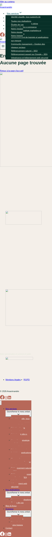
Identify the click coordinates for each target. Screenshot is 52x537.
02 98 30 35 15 (6, 253)
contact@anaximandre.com (12, 256)
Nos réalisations (13, 490)
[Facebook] (2, 36)
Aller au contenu (7, 1)
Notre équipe (16, 32)
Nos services (11, 409)
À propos (9, 509)
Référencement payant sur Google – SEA (29, 54)
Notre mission (17, 29)
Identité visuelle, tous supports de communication (20, 422)
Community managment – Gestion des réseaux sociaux (28, 45)
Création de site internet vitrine (18, 429)
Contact (9, 528)
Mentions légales (13, 379)
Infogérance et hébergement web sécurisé (29, 58)
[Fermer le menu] (1, 403)
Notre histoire (17, 35)
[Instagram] (6, 399)
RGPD (27, 379)
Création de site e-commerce (24, 27)
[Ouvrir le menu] (3, 46)
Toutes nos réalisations (21, 21)
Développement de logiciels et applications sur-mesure (29, 39)
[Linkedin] (9, 399)
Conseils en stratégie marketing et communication (26, 32)
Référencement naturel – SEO (24, 51)
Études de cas (17, 24)
